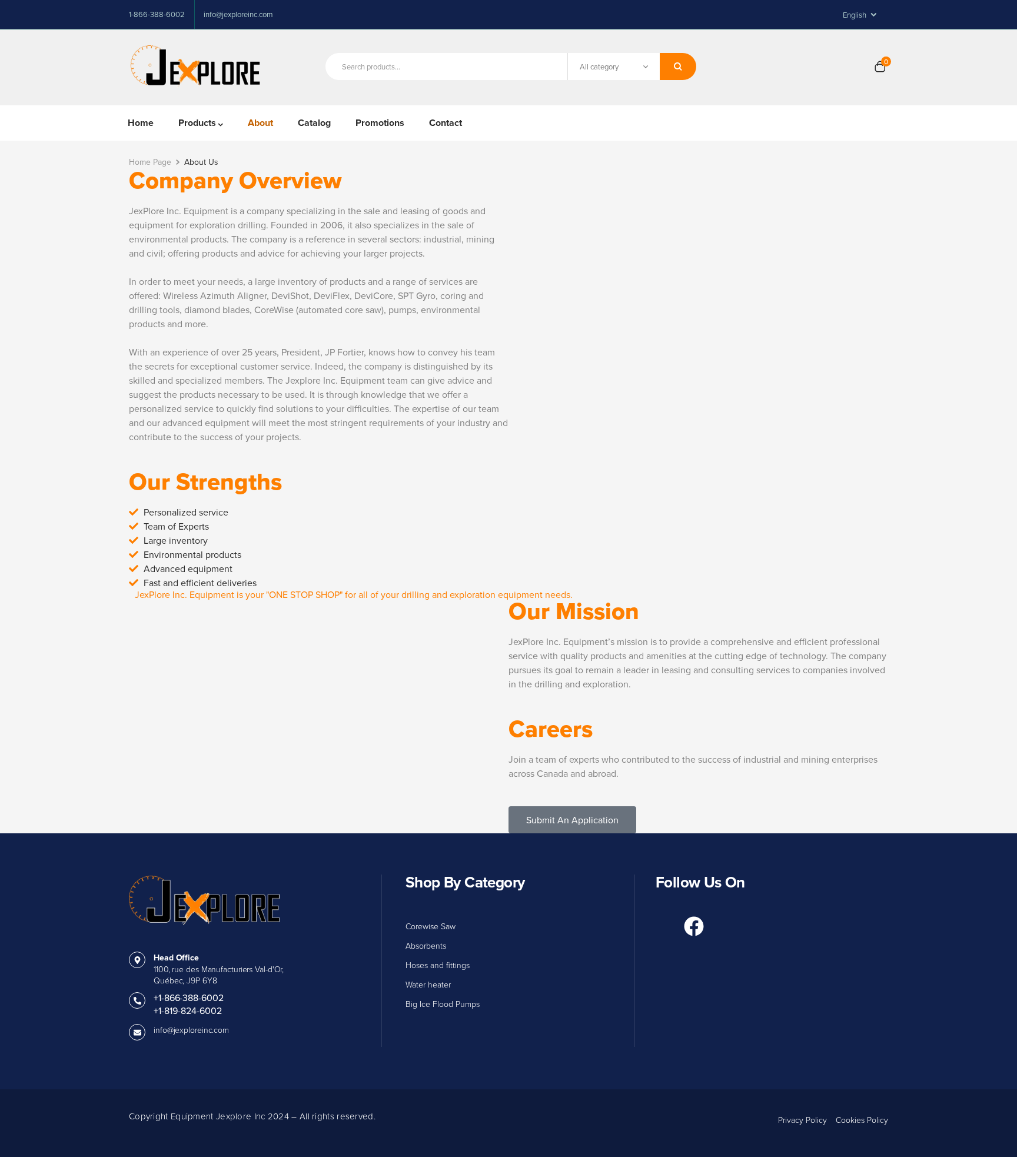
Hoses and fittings (438, 964)
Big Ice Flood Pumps (443, 1003)
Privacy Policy (802, 1119)
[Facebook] (694, 926)
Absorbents (426, 945)
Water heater (428, 984)
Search (678, 66)
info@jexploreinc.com (191, 1029)
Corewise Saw (431, 926)
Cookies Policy (862, 1119)
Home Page (150, 162)
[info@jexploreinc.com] (137, 1032)
